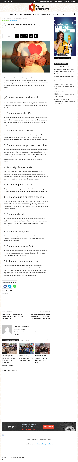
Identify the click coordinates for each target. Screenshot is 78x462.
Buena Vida (18, 14)
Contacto (74, 1)
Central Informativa (11, 27)
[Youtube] (11, 1)
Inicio (11, 14)
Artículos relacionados (11, 340)
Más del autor (25, 340)
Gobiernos (27, 14)
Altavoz (5, 353)
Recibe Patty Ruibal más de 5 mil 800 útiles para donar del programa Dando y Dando (64, 94)
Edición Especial (46, 14)
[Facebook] (2, 1)
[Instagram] (5, 1)
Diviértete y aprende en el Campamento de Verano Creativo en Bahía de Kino (64, 102)
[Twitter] (8, 1)
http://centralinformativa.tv (20, 329)
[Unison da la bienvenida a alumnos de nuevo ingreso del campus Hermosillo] (26, 348)
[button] (74, 14)
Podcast (36, 14)
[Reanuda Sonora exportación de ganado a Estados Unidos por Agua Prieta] (42, 348)
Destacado (14, 20)
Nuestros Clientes (59, 14)
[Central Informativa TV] (39, 7)
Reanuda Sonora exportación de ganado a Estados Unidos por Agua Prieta (41, 358)
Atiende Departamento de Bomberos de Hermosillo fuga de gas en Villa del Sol (40, 316)
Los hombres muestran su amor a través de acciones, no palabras (12, 316)
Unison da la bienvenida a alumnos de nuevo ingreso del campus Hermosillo (26, 357)
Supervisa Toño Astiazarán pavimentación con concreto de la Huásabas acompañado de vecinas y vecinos (8, 360)
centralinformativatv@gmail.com (43, 444)
